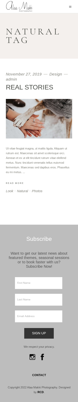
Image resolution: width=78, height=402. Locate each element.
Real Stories (29, 87)
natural (22, 191)
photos (37, 191)
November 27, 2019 (24, 74)
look (9, 191)
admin (11, 79)
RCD (40, 392)
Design (55, 74)
